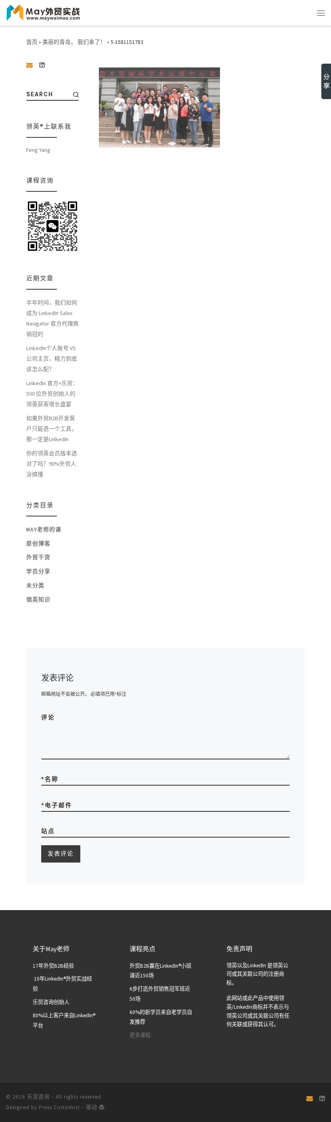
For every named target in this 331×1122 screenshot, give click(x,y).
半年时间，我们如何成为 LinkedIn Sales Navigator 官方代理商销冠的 (52, 318)
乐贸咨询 (38, 1096)
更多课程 (140, 1035)
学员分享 (38, 571)
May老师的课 (43, 529)
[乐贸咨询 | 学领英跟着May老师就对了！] (43, 11)
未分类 (35, 585)
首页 (32, 42)
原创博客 (38, 543)
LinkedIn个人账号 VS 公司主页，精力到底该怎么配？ (51, 358)
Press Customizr (59, 1107)
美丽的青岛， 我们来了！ (74, 42)
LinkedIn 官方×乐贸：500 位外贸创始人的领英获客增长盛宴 (52, 394)
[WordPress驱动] (102, 1107)
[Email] (29, 65)
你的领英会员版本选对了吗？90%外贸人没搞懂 (51, 464)
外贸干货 (38, 557)
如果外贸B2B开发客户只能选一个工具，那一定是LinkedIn (51, 429)
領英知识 (38, 599)
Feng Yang (38, 149)
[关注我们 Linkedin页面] (42, 65)
